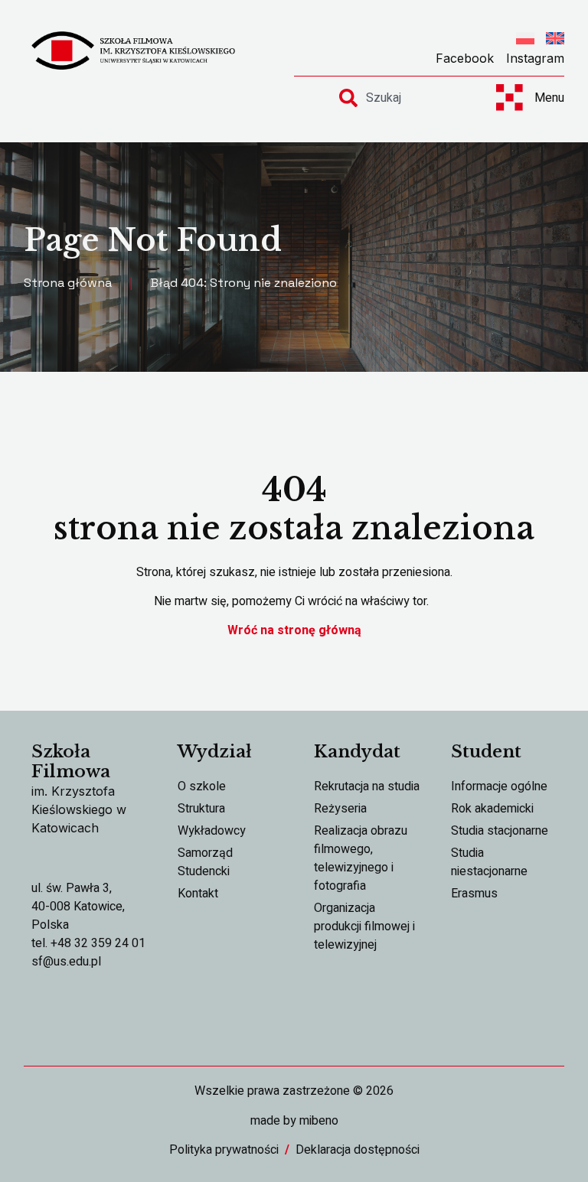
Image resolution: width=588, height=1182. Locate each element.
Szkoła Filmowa (70, 761)
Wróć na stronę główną (294, 630)
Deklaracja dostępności (358, 1150)
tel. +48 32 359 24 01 (88, 943)
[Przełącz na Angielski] (555, 40)
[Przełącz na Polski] (525, 40)
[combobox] (404, 98)
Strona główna (68, 283)
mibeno (318, 1121)
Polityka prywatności (224, 1150)
